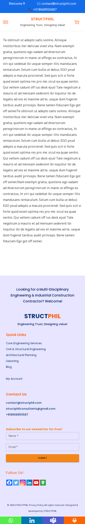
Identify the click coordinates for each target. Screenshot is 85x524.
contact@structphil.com (24, 403)
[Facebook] (9, 483)
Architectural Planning (21, 355)
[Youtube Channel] (36, 483)
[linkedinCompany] (29, 483)
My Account (14, 379)
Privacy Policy (36, 504)
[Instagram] (23, 483)
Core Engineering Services (24, 343)
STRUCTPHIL (42, 19)
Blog (9, 367)
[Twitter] (16, 483)
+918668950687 (17, 415)
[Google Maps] (43, 483)
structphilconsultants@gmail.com (30, 409)
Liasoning (12, 361)
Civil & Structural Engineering (26, 349)
